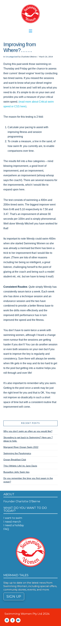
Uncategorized (12, 57)
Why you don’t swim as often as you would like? (27, 431)
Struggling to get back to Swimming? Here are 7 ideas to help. (28, 439)
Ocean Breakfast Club (14, 459)
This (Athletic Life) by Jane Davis (20, 465)
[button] (30, 31)
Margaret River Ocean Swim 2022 (20, 447)
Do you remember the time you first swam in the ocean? (28, 480)
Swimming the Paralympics (17, 453)
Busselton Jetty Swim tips (16, 472)
